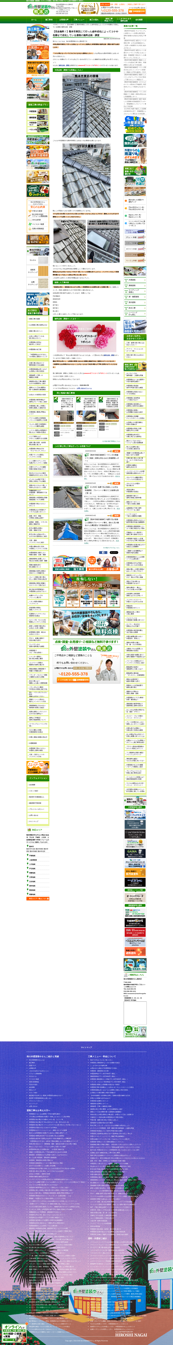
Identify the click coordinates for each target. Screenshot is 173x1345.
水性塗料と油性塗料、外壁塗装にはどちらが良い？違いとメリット (111, 1310)
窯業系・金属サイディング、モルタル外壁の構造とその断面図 (48, 1250)
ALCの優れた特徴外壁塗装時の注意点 (36, 731)
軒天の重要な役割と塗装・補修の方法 (36, 529)
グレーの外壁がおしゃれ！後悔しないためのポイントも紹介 (48, 1310)
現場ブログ (32, 1065)
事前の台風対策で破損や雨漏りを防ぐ (133, 680)
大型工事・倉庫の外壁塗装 (98, 1221)
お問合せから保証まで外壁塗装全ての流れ (103, 1068)
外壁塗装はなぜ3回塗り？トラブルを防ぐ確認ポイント (46, 1217)
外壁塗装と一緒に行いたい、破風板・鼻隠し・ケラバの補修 (109, 1163)
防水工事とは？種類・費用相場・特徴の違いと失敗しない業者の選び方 (51, 1266)
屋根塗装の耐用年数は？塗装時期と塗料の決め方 (134, 705)
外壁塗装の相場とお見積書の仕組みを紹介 (134, 411)
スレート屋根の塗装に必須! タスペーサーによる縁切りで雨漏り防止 (50, 1231)
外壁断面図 (33, 743)
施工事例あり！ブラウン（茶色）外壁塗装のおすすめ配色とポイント (50, 1321)
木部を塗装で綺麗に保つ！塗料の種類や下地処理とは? (135, 656)
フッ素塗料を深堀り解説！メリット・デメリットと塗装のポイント (50, 1324)
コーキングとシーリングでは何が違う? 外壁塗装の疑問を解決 (48, 1242)
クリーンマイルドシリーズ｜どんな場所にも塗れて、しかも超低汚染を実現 (114, 1280)
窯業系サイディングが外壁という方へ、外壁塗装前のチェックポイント (112, 1326)
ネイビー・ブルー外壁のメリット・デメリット (134, 717)
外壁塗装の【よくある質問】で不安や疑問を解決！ (45, 1114)
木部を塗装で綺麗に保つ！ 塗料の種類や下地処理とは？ (46, 1283)
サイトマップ (33, 821)
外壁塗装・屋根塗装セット (37, 123)
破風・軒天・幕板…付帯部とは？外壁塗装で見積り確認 (107, 1161)
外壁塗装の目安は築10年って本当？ (35, 343)
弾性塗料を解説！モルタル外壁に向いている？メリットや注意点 (49, 1326)
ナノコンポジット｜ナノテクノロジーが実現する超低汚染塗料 (110, 1266)
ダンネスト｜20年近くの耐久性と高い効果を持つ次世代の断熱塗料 (111, 1275)
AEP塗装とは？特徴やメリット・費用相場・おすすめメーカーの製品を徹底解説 (115, 1296)
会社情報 (32, 1087)
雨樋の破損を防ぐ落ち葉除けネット (35, 566)
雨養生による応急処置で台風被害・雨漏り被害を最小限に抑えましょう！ (52, 1294)
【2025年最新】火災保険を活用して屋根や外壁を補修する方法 (110, 1095)
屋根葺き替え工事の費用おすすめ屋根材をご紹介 (37, 382)
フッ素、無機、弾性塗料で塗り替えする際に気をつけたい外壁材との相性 (52, 1255)
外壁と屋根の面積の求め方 (38, 737)
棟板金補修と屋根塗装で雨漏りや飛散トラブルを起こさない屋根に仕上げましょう (55, 1261)
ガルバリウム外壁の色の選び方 (133, 484)
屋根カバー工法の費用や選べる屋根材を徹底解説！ (106, 1112)
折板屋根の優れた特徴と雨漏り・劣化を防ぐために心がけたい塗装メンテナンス (115, 1144)
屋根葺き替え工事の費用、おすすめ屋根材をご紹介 (106, 1109)
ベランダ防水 (37, 129)
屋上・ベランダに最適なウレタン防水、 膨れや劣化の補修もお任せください (53, 1272)
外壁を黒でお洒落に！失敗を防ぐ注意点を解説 (134, 729)
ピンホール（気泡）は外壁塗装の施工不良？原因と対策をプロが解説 (50, 1209)
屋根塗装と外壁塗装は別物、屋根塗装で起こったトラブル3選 (48, 1228)
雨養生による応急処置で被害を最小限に (134, 686)
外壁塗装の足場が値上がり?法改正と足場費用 (135, 546)
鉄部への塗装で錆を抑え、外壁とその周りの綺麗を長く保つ (109, 1188)
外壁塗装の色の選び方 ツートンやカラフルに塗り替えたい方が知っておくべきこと (55, 1125)
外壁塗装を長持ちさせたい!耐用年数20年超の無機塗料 (135, 521)
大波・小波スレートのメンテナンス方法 (36, 755)
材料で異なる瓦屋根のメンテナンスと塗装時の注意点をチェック (110, 1155)
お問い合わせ (33, 815)
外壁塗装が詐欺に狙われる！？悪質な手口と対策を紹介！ (47, 1223)
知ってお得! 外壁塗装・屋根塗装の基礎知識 (42, 1157)
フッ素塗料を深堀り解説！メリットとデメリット (135, 753)
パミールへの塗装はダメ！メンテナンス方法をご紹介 (135, 662)
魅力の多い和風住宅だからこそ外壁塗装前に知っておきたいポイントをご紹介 (114, 1150)
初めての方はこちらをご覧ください (101, 1060)
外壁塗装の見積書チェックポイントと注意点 (135, 417)
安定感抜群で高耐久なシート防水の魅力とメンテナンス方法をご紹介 (50, 1275)
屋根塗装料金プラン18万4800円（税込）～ (104, 1076)
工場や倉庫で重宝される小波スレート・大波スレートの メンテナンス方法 (52, 1258)
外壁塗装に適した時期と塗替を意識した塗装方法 (37, 407)
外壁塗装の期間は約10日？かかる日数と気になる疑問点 (46, 1136)
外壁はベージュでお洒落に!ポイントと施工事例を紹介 (135, 741)
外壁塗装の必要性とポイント (99, 1101)
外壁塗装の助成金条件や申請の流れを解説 (134, 387)
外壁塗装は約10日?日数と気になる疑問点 (133, 435)
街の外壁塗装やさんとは (36, 1060)
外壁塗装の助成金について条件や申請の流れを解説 (106, 1131)
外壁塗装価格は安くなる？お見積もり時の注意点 (38, 370)
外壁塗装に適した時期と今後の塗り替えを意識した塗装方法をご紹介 (50, 1190)
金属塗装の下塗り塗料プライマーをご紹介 (133, 509)
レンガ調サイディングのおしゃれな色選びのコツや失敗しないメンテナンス (53, 1201)
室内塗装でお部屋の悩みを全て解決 (101, 1123)
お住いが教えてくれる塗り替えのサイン (36, 337)
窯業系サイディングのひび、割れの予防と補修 (134, 576)
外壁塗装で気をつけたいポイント (37, 505)
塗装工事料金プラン (109, 20)
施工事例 (49, 20)
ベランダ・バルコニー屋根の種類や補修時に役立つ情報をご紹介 (49, 1264)
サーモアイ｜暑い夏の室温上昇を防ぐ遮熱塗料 (105, 1247)
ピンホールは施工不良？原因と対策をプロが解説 (37, 480)
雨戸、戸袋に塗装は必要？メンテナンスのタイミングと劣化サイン (111, 1207)
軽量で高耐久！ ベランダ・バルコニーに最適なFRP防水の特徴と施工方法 (52, 1269)
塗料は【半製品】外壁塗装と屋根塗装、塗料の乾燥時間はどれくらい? (51, 1236)
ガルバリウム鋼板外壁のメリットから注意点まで (134, 478)
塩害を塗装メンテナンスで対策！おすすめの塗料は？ (46, 1280)
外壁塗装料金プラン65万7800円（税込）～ (104, 1073)
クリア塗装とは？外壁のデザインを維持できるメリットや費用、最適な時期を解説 (116, 1294)
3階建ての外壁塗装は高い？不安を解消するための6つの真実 (48, 1152)
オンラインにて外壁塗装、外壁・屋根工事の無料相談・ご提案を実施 (112, 1128)
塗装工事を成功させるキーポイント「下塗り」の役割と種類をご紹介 (112, 1318)
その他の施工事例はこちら (111, 441)
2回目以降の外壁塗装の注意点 (132, 490)
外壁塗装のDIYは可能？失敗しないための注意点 (134, 564)
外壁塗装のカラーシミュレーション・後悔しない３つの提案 (48, 1130)
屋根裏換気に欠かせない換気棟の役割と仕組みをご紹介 (46, 1277)
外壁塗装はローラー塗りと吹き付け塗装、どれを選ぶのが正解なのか (50, 1239)
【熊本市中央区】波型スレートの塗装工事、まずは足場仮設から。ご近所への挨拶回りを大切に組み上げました (135, 44)
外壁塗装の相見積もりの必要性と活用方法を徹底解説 (46, 1220)
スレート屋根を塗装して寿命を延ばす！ (103, 1218)
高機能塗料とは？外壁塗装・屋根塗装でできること (38, 492)
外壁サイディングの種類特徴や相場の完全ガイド (37, 468)
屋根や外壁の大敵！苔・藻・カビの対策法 (133, 643)
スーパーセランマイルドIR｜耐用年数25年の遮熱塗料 (107, 1250)
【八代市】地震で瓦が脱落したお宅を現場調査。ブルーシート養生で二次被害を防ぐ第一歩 (102, 490)
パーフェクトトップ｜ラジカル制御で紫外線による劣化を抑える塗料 (112, 1242)
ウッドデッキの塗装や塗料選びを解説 (36, 645)
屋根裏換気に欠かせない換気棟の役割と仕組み (37, 706)
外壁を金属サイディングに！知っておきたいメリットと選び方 (110, 1139)
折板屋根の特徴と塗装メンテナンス (35, 608)
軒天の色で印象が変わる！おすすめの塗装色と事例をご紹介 (109, 1169)
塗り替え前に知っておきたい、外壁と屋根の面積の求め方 (47, 1247)
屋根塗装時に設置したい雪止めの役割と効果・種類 (38, 560)
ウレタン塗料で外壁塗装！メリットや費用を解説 (38, 425)
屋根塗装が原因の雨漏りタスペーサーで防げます (37, 584)
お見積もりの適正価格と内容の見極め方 (134, 423)
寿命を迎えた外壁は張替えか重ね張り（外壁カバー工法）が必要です (112, 1114)
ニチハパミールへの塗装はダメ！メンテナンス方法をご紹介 (48, 1285)
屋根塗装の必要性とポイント (99, 1103)
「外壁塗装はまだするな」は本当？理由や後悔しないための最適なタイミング (53, 1141)
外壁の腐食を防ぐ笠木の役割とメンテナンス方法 (38, 547)
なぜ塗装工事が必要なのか (38, 325)
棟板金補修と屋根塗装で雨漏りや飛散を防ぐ (37, 670)
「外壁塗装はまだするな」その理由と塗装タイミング (38, 355)
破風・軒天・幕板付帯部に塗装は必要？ (36, 517)
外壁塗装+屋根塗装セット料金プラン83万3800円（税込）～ (109, 1079)
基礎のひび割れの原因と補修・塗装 (132, 692)
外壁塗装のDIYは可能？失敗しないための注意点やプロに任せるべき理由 (52, 1168)
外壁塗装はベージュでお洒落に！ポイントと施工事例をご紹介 (48, 1318)
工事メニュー (79, 20)
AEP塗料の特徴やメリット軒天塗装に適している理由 (135, 790)
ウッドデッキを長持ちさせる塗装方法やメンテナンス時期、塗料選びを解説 (114, 1196)
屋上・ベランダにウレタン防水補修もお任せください (38, 694)
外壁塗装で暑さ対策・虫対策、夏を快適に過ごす (105, 1229)
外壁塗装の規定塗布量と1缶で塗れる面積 (134, 631)
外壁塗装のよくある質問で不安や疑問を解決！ (135, 380)
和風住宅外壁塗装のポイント (133, 607)
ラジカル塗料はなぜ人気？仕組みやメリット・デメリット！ (48, 1329)
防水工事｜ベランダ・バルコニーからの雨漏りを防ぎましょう (110, 1125)
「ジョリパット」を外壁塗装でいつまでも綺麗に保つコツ (47, 1253)
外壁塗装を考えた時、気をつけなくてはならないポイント (47, 1215)
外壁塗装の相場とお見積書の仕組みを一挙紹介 (105, 1084)
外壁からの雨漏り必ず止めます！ (100, 1098)
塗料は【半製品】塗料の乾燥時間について (37, 719)
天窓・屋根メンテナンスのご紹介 (36, 541)
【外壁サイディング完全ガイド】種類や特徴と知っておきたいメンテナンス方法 (54, 1204)
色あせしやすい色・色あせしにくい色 (135, 216)
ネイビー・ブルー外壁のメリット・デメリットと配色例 (46, 1307)
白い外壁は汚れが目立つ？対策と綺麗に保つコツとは (135, 735)
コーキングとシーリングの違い (38, 725)
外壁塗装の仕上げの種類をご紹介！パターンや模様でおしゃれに (49, 1332)
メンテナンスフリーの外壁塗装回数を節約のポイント (135, 472)
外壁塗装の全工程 (35, 349)
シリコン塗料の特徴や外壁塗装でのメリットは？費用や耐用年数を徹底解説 (114, 1285)
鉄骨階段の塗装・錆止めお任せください (37, 633)
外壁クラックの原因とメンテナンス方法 (36, 456)
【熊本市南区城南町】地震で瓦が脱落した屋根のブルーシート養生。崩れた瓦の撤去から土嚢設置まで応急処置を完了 (102, 522)
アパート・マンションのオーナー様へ (134, 350)
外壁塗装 (37, 111)
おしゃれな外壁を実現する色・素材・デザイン (135, 711)
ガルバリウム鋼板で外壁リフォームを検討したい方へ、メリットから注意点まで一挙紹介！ (57, 1182)
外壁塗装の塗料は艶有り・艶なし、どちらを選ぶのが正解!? (109, 1307)
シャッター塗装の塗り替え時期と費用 (36, 657)
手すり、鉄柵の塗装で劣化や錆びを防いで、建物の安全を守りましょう (112, 1193)
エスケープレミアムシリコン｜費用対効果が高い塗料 (107, 1258)
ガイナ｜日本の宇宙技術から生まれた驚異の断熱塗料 (107, 1277)
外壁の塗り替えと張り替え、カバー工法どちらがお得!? (46, 1171)
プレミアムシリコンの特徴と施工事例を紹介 (133, 772)
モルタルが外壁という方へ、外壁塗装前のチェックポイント (109, 1324)
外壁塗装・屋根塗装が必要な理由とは (41, 1160)
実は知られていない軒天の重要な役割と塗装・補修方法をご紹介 (110, 1166)
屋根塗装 (37, 117)
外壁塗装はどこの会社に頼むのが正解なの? (42, 1234)
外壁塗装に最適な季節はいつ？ (37, 413)
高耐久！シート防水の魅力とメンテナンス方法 (37, 700)
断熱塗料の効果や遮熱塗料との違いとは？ (134, 668)
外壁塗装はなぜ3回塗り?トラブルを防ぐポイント (37, 511)
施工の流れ (94, 20)
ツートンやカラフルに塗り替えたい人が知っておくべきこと (137, 223)
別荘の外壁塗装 (95, 1226)
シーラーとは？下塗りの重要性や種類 (133, 515)
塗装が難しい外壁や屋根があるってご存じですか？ (135, 570)
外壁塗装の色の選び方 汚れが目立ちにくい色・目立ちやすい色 (49, 1122)
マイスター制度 (34, 1079)
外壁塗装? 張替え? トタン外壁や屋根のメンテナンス (107, 1142)
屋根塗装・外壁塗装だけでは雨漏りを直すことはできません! (48, 1155)
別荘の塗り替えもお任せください (135, 356)
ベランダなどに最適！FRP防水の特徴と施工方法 (38, 688)
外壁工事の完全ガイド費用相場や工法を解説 (36, 364)
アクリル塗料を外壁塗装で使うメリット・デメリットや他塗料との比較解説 (114, 1288)
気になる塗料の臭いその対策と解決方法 (133, 448)
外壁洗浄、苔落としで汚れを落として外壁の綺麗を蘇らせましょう (111, 1210)
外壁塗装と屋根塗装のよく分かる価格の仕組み (105, 1062)
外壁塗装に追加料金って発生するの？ (133, 399)
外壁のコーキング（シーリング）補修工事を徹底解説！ (107, 1136)
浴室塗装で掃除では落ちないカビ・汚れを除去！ (105, 1199)
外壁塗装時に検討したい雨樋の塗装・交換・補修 (37, 553)
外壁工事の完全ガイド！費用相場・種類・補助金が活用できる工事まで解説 (53, 1144)
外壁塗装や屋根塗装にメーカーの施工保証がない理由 (135, 527)
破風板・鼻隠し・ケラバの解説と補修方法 (38, 523)
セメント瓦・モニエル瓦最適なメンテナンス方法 (37, 621)
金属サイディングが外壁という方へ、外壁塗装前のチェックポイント (112, 1329)
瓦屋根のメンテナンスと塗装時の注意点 (37, 615)
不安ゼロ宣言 (33, 1084)
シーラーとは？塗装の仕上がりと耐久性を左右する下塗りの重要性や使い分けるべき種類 (118, 1315)
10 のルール (33, 1076)
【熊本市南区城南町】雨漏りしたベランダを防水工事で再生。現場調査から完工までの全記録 (135, 62)
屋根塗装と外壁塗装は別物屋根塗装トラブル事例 (38, 498)
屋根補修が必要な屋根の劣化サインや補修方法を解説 (107, 1185)
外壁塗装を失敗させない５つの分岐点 (134, 393)
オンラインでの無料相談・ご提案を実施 (134, 374)
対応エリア (32, 1090)
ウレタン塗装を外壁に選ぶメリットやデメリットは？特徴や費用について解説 (114, 1291)
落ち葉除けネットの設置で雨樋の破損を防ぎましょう (107, 1182)
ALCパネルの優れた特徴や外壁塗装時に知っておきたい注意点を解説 (50, 1245)
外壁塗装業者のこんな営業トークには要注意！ (135, 558)
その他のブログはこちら (111, 548)
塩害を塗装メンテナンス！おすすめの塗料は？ (38, 712)
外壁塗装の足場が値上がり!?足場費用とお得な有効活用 (107, 1232)
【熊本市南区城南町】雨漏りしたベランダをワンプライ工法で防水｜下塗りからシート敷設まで (135, 77)
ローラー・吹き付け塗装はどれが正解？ (133, 625)
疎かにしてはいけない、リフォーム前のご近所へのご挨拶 (47, 1146)
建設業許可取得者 (35, 803)
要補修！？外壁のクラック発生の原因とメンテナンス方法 (47, 1198)
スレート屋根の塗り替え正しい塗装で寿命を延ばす (38, 578)
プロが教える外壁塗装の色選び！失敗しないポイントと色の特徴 (49, 1116)
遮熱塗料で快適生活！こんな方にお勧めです (104, 1264)
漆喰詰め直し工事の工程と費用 (133, 613)
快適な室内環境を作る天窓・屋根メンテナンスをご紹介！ (108, 1172)
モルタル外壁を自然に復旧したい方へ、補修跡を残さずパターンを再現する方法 (54, 1206)
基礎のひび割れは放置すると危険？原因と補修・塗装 (46, 1296)
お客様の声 (63, 20)
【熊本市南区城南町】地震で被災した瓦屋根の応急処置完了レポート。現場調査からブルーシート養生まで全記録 (135, 102)
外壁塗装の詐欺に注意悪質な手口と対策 (133, 429)
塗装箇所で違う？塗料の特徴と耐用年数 (133, 497)
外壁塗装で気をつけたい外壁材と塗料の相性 (37, 749)
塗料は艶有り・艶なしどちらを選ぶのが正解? (134, 588)
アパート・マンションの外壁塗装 (100, 1223)
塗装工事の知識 (34, 319)
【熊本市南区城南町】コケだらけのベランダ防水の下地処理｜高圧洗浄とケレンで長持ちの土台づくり (135, 85)
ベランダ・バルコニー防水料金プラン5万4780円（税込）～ (109, 1082)
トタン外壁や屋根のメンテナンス (36, 602)
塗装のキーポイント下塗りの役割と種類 (133, 503)
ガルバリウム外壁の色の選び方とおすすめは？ (43, 1185)
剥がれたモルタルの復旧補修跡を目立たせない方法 (38, 474)
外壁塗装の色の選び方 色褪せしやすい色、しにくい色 (46, 1119)
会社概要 (139, 20)
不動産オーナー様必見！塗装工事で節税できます (134, 533)
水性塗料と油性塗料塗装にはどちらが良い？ (134, 594)
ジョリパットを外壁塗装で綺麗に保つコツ (135, 619)
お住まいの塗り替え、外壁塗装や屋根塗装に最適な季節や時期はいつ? (51, 1193)
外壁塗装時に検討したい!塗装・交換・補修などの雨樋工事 (108, 1177)
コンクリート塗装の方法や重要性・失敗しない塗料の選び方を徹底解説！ (113, 1204)
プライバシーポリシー (36, 809)
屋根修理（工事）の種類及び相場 (36, 376)
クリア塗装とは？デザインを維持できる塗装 (38, 437)
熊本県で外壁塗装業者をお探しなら (40, 1098)
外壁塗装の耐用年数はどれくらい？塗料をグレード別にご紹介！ (49, 1187)
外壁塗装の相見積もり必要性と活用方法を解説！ (135, 405)
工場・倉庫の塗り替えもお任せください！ (135, 344)
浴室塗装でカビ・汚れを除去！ (36, 651)
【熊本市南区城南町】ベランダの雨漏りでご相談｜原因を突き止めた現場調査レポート (102, 458)
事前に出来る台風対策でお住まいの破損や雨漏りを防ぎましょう (49, 1291)
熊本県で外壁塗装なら (36, 797)
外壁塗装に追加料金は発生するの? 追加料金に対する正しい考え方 (111, 1133)
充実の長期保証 (34, 1082)
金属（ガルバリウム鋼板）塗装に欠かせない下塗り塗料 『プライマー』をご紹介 (115, 1321)
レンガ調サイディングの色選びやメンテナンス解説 (38, 462)
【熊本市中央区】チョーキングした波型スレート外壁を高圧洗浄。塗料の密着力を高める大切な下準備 (135, 34)
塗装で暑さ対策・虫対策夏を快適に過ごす (37, 443)
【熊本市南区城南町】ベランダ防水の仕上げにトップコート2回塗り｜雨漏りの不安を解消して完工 (135, 69)
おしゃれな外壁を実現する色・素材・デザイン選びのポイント (48, 1304)
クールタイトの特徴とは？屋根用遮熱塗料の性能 (135, 778)
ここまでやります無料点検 (124, 20)
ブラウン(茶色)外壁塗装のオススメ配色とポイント (135, 747)
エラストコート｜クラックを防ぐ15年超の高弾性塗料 (107, 1269)
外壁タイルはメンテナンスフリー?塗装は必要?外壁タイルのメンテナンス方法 (115, 1147)
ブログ (62, 24)
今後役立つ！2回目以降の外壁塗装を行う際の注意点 (106, 1117)
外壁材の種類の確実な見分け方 (131, 466)
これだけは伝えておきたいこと (39, 1071)
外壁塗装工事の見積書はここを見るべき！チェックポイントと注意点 (112, 1087)
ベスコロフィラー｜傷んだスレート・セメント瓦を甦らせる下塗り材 (112, 1253)
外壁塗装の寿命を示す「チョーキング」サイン (37, 449)
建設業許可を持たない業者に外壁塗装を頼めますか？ (46, 1095)
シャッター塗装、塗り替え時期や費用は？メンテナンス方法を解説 (111, 1202)
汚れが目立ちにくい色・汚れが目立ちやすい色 (137, 208)
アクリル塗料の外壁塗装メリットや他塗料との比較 (38, 419)
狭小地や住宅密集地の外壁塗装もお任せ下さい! (37, 590)
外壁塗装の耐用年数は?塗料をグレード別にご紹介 (38, 401)
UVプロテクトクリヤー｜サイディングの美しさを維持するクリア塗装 (112, 1272)
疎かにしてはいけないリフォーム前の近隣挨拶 (134, 442)
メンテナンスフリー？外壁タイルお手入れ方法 (134, 601)
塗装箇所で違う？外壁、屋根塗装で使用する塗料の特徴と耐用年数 (111, 1302)
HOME (55, 24)
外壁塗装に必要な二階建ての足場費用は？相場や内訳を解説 (109, 1234)
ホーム (34, 20)
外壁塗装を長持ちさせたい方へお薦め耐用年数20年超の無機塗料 (110, 1313)
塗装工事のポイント (36, 331)
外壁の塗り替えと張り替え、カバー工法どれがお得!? (134, 460)
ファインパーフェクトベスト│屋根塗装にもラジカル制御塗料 (109, 1245)
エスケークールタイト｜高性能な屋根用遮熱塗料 (105, 1261)
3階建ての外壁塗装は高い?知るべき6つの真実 (135, 454)
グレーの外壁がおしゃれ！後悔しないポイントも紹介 (135, 723)
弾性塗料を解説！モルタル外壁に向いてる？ (135, 760)
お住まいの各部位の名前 (37, 394)
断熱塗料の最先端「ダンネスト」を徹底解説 (135, 674)
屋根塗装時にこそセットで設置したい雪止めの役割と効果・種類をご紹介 (113, 1180)
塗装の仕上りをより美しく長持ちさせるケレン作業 (38, 486)
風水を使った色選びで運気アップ (136, 201)
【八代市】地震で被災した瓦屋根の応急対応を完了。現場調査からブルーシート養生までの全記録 (135, 111)
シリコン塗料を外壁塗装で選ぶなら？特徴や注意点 (38, 431)
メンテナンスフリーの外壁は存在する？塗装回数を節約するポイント (50, 1179)
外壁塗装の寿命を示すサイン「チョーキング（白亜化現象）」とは (50, 1196)
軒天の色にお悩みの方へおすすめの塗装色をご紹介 (38, 535)
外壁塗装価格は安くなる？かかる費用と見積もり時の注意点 (109, 1090)
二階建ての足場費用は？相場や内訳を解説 (134, 552)
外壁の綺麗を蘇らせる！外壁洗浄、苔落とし (134, 637)
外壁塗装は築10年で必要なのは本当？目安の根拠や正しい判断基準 (50, 1138)
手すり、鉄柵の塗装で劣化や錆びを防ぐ (36, 639)
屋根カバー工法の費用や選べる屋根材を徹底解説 (37, 388)
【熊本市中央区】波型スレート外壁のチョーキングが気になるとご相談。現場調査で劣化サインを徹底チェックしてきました (135, 53)
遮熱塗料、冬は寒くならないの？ (100, 1299)
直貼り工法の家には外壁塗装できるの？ (133, 582)
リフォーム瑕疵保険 (35, 1073)
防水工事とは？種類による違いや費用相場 (38, 682)
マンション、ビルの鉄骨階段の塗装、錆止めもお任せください (110, 1191)
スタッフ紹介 (33, 791)
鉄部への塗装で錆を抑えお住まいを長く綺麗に (37, 627)
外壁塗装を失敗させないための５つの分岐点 (43, 1127)
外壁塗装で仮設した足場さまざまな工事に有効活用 (135, 539)
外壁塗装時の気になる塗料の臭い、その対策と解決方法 (46, 1149)
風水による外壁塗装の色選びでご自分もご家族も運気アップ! (48, 1133)
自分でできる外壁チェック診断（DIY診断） (43, 1166)
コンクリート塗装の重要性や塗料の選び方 (36, 664)
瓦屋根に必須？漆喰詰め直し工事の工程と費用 (105, 1153)
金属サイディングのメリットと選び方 (36, 596)
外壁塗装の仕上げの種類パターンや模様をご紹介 (134, 766)
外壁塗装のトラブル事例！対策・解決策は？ (135, 698)
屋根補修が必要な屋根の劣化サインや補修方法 (37, 572)
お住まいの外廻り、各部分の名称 (39, 1174)
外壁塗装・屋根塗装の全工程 (99, 1071)
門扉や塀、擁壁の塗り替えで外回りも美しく (104, 1120)
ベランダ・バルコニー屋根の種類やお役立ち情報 (38, 676)
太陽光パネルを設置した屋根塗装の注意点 (134, 649)
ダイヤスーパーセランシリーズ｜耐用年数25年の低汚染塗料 (109, 1255)
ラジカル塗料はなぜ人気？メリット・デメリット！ (135, 784)
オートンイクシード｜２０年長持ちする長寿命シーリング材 (109, 1283)
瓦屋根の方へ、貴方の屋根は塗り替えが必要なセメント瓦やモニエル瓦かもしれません (117, 1158)
